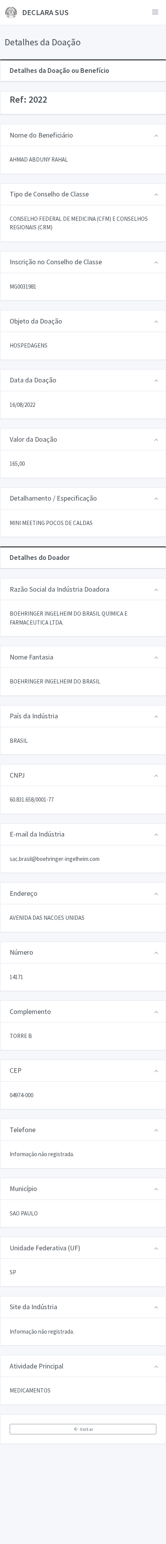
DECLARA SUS (44, 12)
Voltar (86, 1429)
